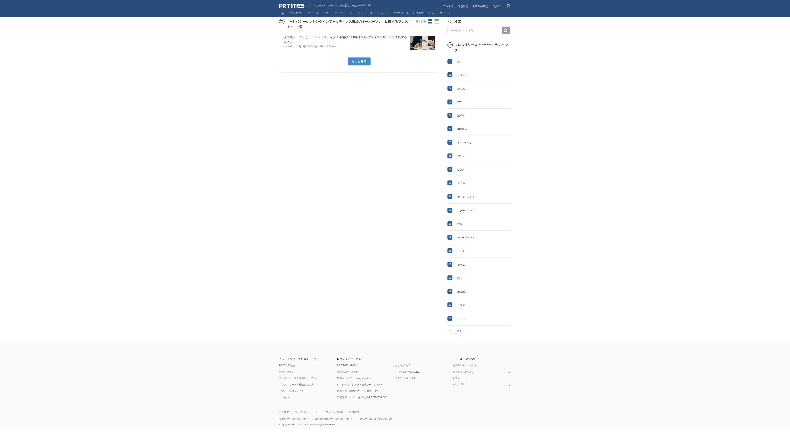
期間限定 (462, 129)
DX (459, 102)
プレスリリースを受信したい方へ (297, 378)
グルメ (432, 13)
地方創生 (462, 291)
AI (458, 62)
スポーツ (445, 13)
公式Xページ (460, 378)
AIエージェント (465, 237)
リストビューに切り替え (436, 21)
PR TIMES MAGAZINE (407, 371)
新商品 (461, 88)
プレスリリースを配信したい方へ (297, 384)
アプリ (327, 13)
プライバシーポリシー (307, 412)
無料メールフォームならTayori (354, 378)
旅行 (459, 223)
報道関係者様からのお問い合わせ (333, 418)
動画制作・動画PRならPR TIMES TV (357, 391)
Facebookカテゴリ (463, 371)
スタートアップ (466, 210)
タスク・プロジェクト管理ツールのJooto (360, 384)
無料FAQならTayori (347, 371)
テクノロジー (296, 13)
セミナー (462, 251)
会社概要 (284, 412)
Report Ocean (328, 46)
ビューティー (358, 13)
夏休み (461, 169)
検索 (506, 30)
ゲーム (461, 264)
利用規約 (354, 412)
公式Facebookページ (464, 365)
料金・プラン (286, 371)
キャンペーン (464, 142)
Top (281, 13)
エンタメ (340, 13)
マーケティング (466, 197)
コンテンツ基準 (334, 412)
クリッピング (402, 365)
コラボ (461, 305)
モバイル (313, 13)
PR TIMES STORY (347, 365)
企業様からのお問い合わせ (294, 418)
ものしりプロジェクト (291, 391)
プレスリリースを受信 (455, 6)
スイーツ (462, 318)
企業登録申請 (480, 6)
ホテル (461, 183)
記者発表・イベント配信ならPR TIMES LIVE (362, 397)
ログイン (497, 6)
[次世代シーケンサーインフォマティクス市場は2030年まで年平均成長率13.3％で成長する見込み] (422, 43)
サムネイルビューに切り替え (430, 21)
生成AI (461, 115)
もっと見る (359, 61)
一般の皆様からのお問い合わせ (375, 418)
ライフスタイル (399, 13)
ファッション (378, 13)
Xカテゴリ (458, 384)
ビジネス (418, 13)
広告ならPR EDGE (405, 378)
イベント (462, 75)
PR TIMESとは (287, 365)
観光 (459, 278)
